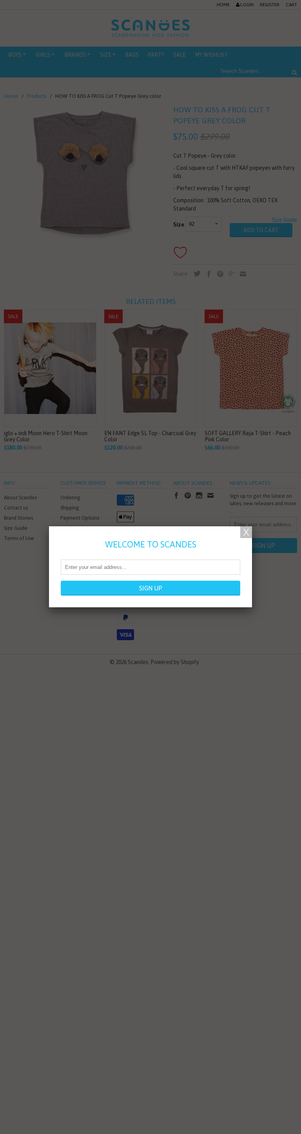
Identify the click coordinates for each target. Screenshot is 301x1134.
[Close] (246, 532)
